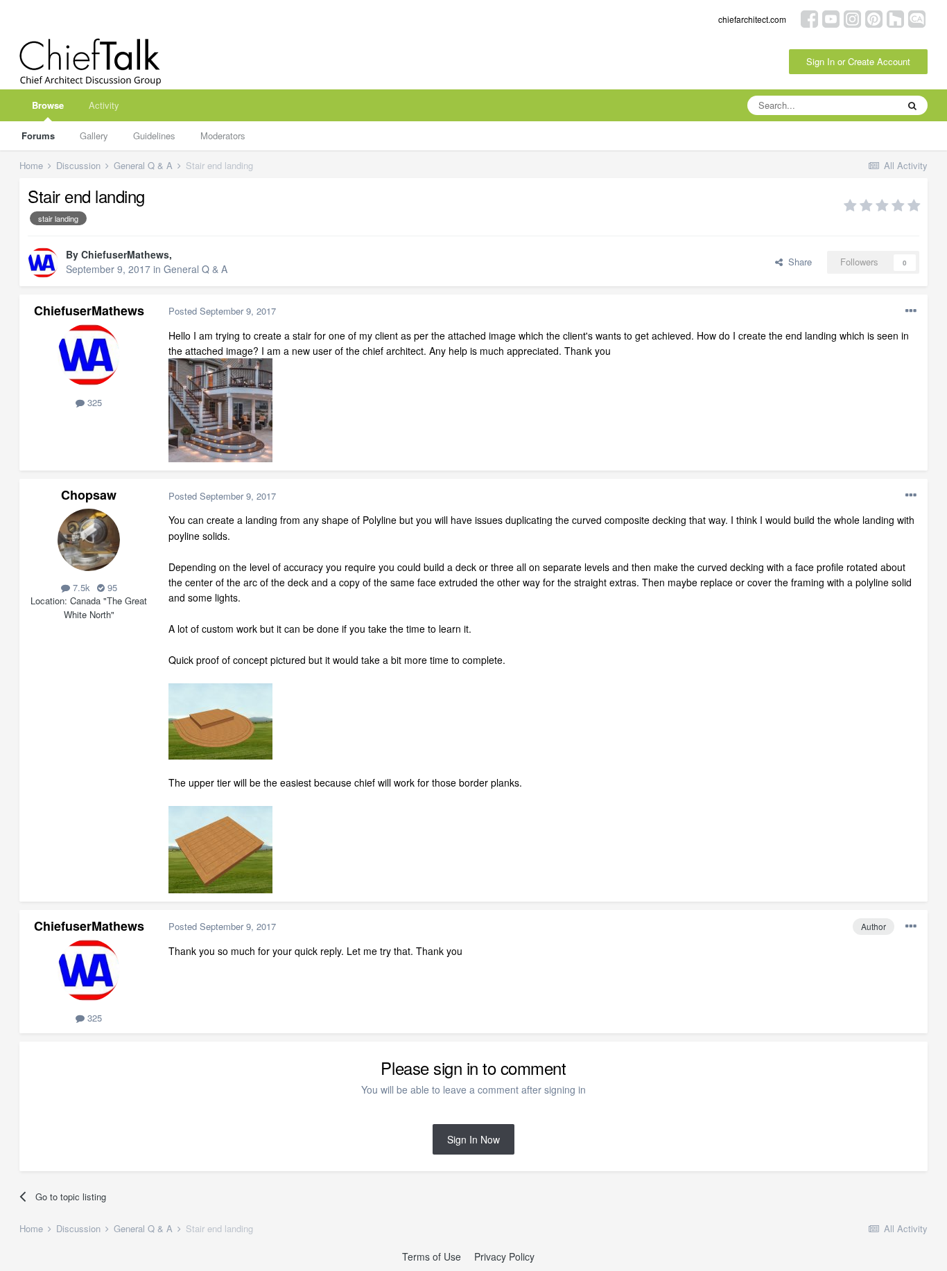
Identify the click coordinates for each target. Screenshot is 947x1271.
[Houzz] (895, 18)
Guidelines (154, 135)
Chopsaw (88, 495)
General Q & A (195, 269)
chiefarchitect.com (752, 19)
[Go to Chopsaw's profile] (89, 540)
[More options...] (911, 311)
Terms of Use (431, 1256)
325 (93, 402)
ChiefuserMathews (125, 254)
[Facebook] (809, 18)
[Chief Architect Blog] (917, 18)
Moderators (222, 135)
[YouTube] (831, 18)
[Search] (912, 105)
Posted (222, 310)
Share (797, 261)
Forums (38, 135)
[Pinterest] (874, 18)
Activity (104, 105)
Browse (48, 105)
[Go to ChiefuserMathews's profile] (43, 262)
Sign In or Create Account (858, 61)
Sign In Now (473, 1139)
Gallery (94, 135)
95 (111, 587)
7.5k (80, 587)
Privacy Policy (504, 1256)
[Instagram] (852, 18)
